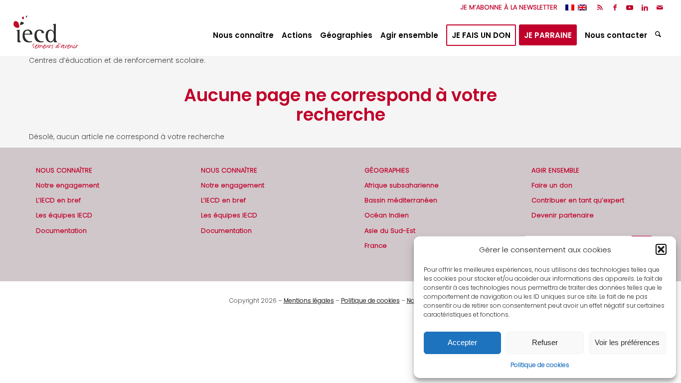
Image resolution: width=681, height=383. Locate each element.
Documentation (61, 230)
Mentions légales (309, 300)
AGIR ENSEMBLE (555, 170)
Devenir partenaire (562, 215)
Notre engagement (67, 185)
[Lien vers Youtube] (630, 7)
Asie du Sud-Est (389, 230)
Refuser (545, 342)
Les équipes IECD (64, 215)
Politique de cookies (540, 365)
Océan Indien (386, 215)
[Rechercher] (659, 35)
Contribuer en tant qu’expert (577, 200)
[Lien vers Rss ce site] (600, 7)
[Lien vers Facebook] (615, 7)
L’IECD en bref (58, 200)
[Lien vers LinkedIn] (645, 7)
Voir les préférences (627, 342)
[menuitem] (506, 7)
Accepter (462, 342)
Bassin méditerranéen (400, 200)
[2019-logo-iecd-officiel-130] (45, 35)
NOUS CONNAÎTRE (64, 170)
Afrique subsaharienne (401, 185)
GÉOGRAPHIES (386, 170)
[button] (661, 249)
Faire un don (551, 185)
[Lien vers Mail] (660, 7)
